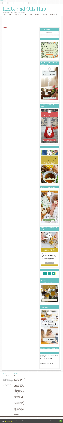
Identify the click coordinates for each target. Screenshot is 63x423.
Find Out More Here (8, 421)
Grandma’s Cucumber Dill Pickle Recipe (47, 358)
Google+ (1, 0)
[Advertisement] (31, 21)
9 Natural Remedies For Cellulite (45, 361)
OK (60, 420)
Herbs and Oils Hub (24, 8)
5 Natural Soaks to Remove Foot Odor (46, 363)
